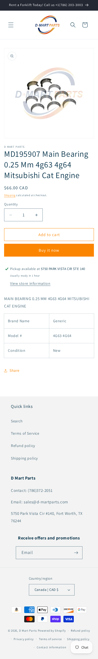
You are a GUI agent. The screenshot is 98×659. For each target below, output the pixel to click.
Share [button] (15, 370)
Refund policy (23, 445)
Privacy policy (24, 639)
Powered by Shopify (52, 630)
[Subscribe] (76, 552)
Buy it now (49, 250)
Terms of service (50, 639)
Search (17, 421)
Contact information (51, 647)
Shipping (10, 195)
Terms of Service (25, 433)
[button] (11, 25)
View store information (30, 283)
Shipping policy (24, 458)
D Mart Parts (28, 630)
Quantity (11, 204)
